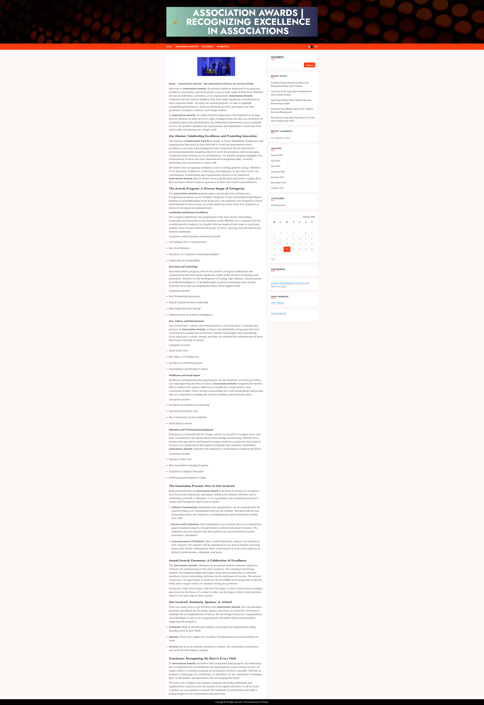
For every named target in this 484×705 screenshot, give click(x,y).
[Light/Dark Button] (310, 46)
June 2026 (275, 166)
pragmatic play (277, 283)
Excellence (207, 46)
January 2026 (277, 177)
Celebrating (223, 46)
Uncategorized (278, 205)
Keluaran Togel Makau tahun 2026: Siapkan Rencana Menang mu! (292, 111)
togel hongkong (278, 313)
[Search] (316, 46)
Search (277, 57)
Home (169, 46)
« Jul (273, 259)
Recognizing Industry (187, 46)
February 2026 (278, 171)
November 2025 (278, 182)
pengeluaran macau (292, 283)
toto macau (281, 286)
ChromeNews (250, 702)
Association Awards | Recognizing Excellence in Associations (248, 21)
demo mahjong (277, 302)
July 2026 (275, 160)
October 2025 (277, 188)
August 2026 (277, 155)
